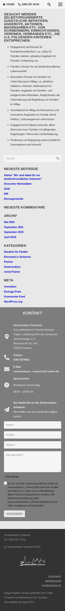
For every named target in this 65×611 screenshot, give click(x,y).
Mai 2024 (9, 222)
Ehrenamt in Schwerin (17, 256)
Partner (8, 261)
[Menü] (60, 4)
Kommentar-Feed (14, 296)
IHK (6, 193)
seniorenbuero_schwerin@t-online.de (36, 371)
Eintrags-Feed (12, 291)
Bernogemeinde (13, 198)
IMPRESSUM (53, 581)
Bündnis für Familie (16, 251)
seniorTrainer (12, 271)
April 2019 (10, 237)
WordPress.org (13, 301)
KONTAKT (55, 576)
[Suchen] (49, 4)
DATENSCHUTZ (51, 585)
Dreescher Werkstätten (18, 183)
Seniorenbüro (12, 266)
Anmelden (10, 286)
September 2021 (13, 227)
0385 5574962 (21, 359)
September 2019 (13, 231)
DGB (7, 188)
